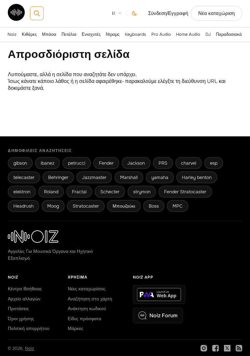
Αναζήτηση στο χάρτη (90, 299)
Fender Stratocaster (185, 192)
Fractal (79, 192)
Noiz (12, 34)
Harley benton (197, 177)
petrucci (76, 163)
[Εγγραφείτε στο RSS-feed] (239, 348)
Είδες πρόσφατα (84, 319)
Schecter (109, 192)
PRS (163, 163)
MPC (178, 206)
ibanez (47, 163)
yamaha (159, 177)
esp (213, 163)
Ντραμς (112, 34)
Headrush (23, 206)
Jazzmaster (94, 177)
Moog (53, 206)
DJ (208, 34)
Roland (51, 192)
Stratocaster (86, 206)
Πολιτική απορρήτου (28, 328)
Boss (154, 206)
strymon (141, 192)
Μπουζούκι (124, 206)
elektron (21, 192)
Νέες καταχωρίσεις (86, 289)
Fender (106, 163)
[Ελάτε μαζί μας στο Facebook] (215, 348)
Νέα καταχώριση (216, 13)
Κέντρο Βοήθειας (25, 289)
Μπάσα (49, 34)
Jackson (136, 163)
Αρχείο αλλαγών (24, 299)
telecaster (24, 177)
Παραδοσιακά (229, 34)
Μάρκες (75, 328)
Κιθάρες (29, 34)
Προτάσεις (18, 308)
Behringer (58, 177)
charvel (188, 163)
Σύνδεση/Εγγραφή (168, 13)
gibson (20, 163)
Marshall (129, 177)
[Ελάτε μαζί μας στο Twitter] (227, 348)
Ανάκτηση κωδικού (87, 308)
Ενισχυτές (91, 34)
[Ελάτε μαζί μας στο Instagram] (204, 348)
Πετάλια (69, 34)
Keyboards (135, 34)
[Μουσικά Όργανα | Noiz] (16, 19)
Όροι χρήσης (21, 319)
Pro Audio (161, 34)
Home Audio (188, 34)
